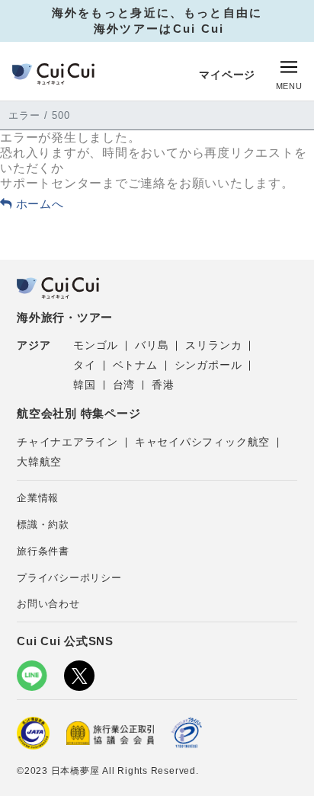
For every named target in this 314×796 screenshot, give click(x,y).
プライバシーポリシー (69, 577)
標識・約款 (43, 524)
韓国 (84, 385)
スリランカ (213, 345)
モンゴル (95, 345)
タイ (84, 365)
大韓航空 (39, 462)
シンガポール (208, 365)
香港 (163, 385)
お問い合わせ (48, 603)
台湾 (124, 385)
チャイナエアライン (67, 442)
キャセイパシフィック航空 (202, 442)
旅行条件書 (43, 551)
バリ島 (151, 345)
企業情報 (38, 497)
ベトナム (135, 365)
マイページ (227, 75)
